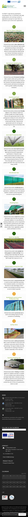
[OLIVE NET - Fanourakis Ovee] (11, 6)
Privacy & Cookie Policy (8, 463)
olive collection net (19, 44)
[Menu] (24, 6)
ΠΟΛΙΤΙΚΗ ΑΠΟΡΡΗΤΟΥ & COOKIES (10, 514)
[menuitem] (24, 6)
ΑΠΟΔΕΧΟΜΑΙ (22, 514)
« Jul (3, 492)
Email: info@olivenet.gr (8, 457)
